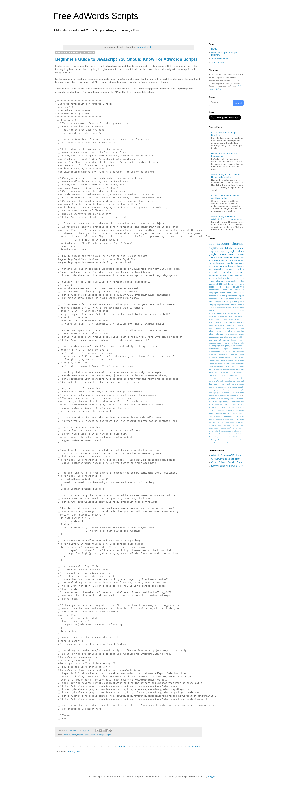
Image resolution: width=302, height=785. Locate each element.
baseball (226, 340)
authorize (224, 337)
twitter (241, 437)
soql (234, 431)
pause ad (239, 260)
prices (241, 416)
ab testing (239, 316)
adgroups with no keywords (225, 328)
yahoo (241, 440)
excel (230, 378)
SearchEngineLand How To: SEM (227, 466)
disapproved (238, 287)
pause (240, 254)
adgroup (213, 251)
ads (211, 244)
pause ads (228, 416)
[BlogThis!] (100, 730)
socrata (228, 431)
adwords (67, 735)
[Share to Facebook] (107, 730)
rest (242, 422)
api (222, 251)
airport (232, 334)
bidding (220, 343)
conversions (223, 355)
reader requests (235, 263)
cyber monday (231, 366)
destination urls (215, 372)
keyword (212, 296)
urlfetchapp (221, 278)
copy (242, 355)
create (221, 358)
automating (214, 272)
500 (242, 310)
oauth (211, 413)
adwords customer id (217, 331)
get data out (220, 387)
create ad (229, 358)
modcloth (232, 404)
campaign (226, 272)
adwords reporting (236, 281)
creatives (240, 363)
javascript (100, 735)
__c (242, 278)
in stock (216, 396)
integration (235, 396)
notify (241, 410)
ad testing (219, 325)
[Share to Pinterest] (110, 730)
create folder (214, 360)
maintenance (214, 299)
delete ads (223, 287)
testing (215, 437)
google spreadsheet (221, 254)
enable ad (227, 290)
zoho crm (229, 443)
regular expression (221, 422)
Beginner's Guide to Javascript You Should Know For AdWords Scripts (126, 59)
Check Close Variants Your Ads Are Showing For (226, 196)
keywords (216, 248)
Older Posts (194, 746)
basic (74, 735)
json (242, 293)
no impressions (220, 410)
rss (210, 425)
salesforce (219, 425)
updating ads (214, 440)
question (220, 419)
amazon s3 (213, 284)
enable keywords (227, 375)
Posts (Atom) (74, 751)
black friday (228, 284)
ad (213, 281)
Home (122, 746)
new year (237, 407)
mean (211, 404)
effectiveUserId (238, 372)
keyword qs (221, 399)
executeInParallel (216, 381)
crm (242, 284)
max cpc (240, 402)
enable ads (213, 375)
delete (211, 287)
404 (237, 278)
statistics (220, 434)
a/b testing (229, 316)
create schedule (216, 363)
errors (222, 293)
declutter (212, 369)
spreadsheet (215, 257)
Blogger (211, 776)
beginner (80, 735)
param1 (225, 301)
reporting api (235, 422)
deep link (220, 369)
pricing (211, 419)
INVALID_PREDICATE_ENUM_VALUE (224, 313)
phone (235, 416)
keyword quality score (235, 399)
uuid (226, 440)
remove (233, 304)
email (241, 275)
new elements (227, 407)
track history (224, 437)
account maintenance (233, 257)
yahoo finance (214, 443)
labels (228, 248)
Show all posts (144, 47)
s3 (213, 425)
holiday (236, 393)
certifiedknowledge (216, 352)
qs (216, 419)
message (218, 404)
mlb (225, 404)
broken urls (239, 343)
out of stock (235, 413)
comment (212, 355)
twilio (236, 437)
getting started (231, 387)
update (212, 266)
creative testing (227, 275)
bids (225, 343)
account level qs (229, 319)
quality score (223, 304)
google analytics (220, 390)
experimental (230, 381)
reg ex (211, 422)
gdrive (212, 278)
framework (226, 384)
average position (236, 337)
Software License (219, 58)
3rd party (231, 278)
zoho (223, 443)
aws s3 (217, 340)
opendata (218, 413)
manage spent (227, 299)
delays (227, 369)
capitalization (238, 349)
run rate (240, 304)
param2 (233, 301)
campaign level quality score (223, 346)
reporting (239, 248)
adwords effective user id (219, 334)
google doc (232, 390)
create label (239, 360)
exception (240, 378)
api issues (239, 334)
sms (223, 431)
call (210, 346)
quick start (229, 419)
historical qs (227, 393)
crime (211, 366)
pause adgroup (216, 416)
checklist (240, 352)
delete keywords (237, 369)
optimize (226, 413)
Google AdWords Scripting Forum (227, 462)
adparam (240, 328)
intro (93, 735)
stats (226, 434)
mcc (237, 299)
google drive (232, 293)
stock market (234, 434)
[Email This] (97, 730)
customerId (218, 366)
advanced (223, 260)
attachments (214, 337)
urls (222, 440)
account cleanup (230, 244)
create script (229, 363)
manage (218, 402)
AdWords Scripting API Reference (227, 455)
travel (231, 437)
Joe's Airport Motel (216, 316)
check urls (230, 352)
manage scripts (229, 402)
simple (218, 431)
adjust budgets (221, 281)
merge (218, 301)
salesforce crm (229, 425)
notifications (233, 410)
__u (210, 281)
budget (237, 284)
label (231, 260)
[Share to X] (104, 730)
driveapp (226, 372)
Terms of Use (217, 62)
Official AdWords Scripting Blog (226, 459)
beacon (241, 340)
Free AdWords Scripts (95, 16)
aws (210, 340)
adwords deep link (236, 331)
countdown (213, 358)
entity (222, 378)
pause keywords (217, 263)
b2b (220, 284)
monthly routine (215, 407)
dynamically (214, 290)
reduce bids (239, 419)
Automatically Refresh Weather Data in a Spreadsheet (226, 175)
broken (230, 343)
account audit (214, 319)
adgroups (213, 260)
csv (236, 275)
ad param (221, 266)
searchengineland (223, 307)
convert (234, 355)
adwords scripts (235, 269)
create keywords (226, 360)
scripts (108, 735)
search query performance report (229, 428)
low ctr (211, 402)
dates (241, 366)
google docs (236, 251)
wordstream (233, 440)
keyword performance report (230, 296)
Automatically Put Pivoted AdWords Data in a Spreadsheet (226, 217)
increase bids (225, 396)
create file (239, 358)
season (212, 431)
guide (87, 735)
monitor (241, 404)
